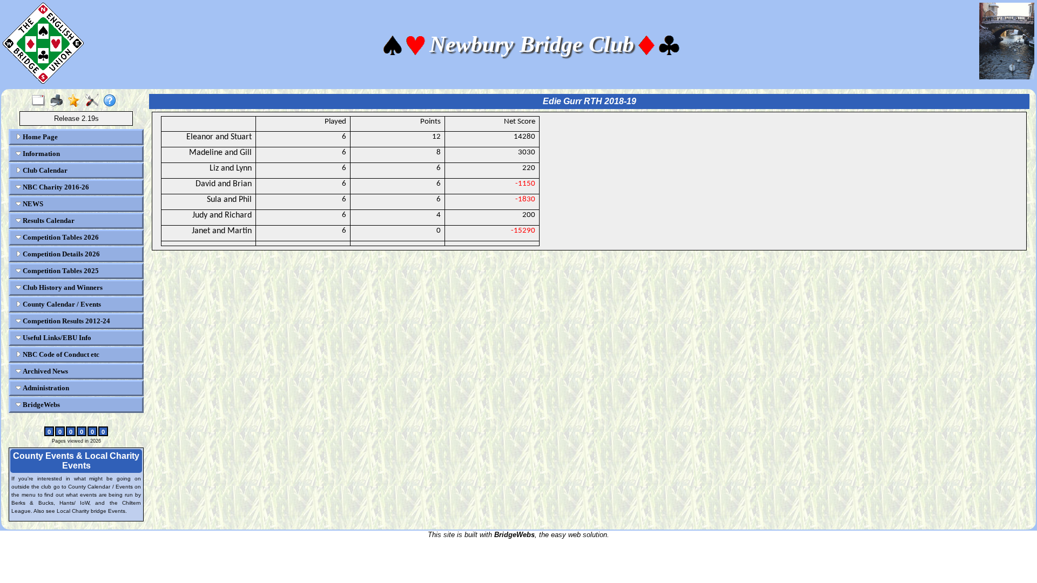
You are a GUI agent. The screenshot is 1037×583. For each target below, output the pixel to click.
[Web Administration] (94, 101)
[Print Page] (59, 101)
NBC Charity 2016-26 (55, 187)
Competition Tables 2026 (60, 237)
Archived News (44, 371)
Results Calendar (48, 220)
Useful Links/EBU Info (56, 338)
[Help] (112, 101)
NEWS (32, 204)
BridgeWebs (40, 405)
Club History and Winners (62, 287)
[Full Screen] (41, 101)
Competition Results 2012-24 (65, 321)
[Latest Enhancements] (76, 101)
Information (40, 154)
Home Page (39, 137)
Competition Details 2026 (60, 254)
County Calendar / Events (61, 304)
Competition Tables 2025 (60, 271)
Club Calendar (44, 170)
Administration (45, 388)
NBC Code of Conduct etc (60, 354)
